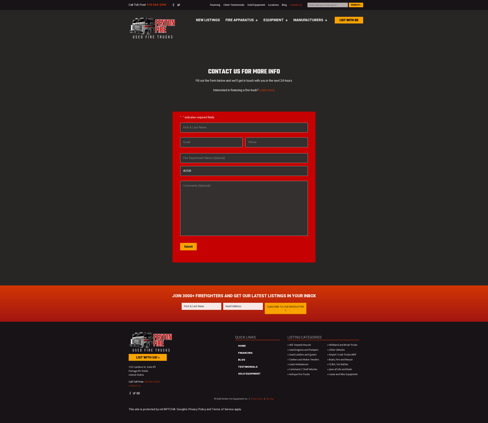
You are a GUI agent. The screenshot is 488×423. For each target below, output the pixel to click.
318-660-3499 (152, 381)
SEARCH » (356, 4)
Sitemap (270, 399)
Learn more (266, 90)
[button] (285, 308)
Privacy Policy (257, 399)
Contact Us (134, 386)
